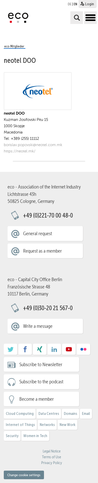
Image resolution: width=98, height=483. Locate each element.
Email (86, 413)
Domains (70, 413)
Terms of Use (51, 457)
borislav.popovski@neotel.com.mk (33, 145)
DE (69, 4)
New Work (67, 424)
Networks (47, 424)
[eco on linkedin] (54, 351)
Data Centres (48, 413)
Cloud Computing (20, 413)
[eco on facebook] (25, 351)
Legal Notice (52, 451)
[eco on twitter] (11, 351)
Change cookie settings (23, 475)
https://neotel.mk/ (19, 151)
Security (12, 436)
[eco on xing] (40, 351)
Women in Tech (35, 436)
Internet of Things (20, 424)
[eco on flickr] (83, 351)
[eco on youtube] (69, 351)
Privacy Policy (51, 463)
